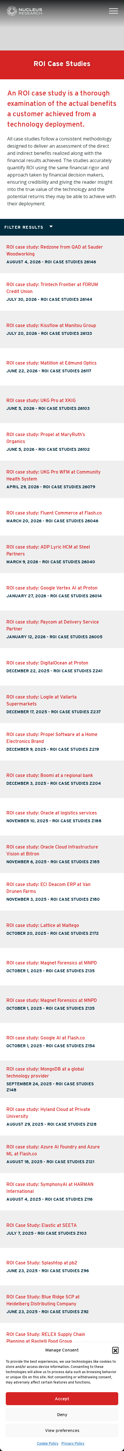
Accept (62, 1398)
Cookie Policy (48, 1443)
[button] (115, 1350)
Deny (62, 1414)
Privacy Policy (72, 1443)
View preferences (62, 1430)
